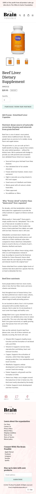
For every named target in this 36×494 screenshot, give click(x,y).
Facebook (8, 454)
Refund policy (8, 439)
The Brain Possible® (14, 485)
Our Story (7, 424)
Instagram (8, 456)
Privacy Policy (8, 428)
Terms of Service (9, 437)
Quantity (5, 96)
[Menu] (32, 15)
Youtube (7, 458)
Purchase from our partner (18, 107)
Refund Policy (8, 431)
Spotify (7, 460)
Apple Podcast (9, 452)
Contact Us (7, 426)
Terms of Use (8, 435)
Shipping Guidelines (10, 433)
